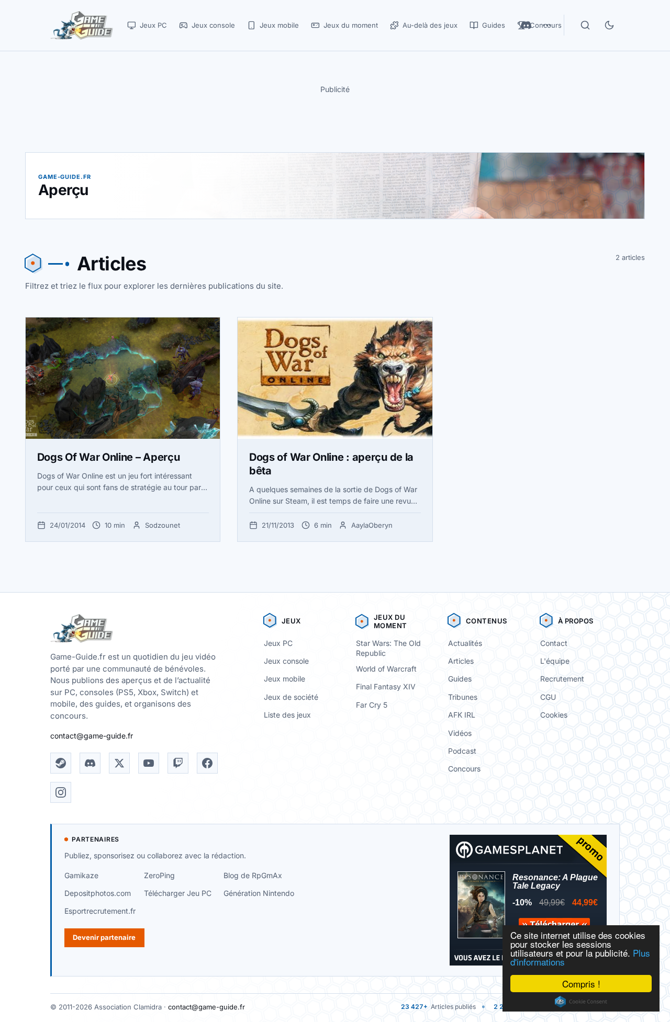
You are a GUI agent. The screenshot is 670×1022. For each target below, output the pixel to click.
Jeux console (286, 660)
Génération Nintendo (259, 893)
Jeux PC (278, 643)
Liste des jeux (287, 714)
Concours (464, 768)
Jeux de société (291, 696)
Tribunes (462, 696)
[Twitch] (178, 763)
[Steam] (60, 763)
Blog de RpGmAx (253, 875)
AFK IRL (461, 714)
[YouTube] (148, 763)
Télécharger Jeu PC (177, 893)
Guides (460, 678)
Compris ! (581, 983)
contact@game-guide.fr (91, 735)
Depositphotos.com (97, 893)
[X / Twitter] (119, 763)
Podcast (462, 750)
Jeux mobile (284, 678)
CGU (548, 696)
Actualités (465, 643)
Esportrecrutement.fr (100, 910)
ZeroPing (159, 875)
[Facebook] (207, 763)
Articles (461, 660)
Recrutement (562, 678)
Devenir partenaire (104, 937)
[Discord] (90, 763)
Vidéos (460, 733)
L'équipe (555, 660)
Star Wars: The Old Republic (388, 648)
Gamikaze (81, 875)
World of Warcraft (386, 668)
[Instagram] (60, 792)
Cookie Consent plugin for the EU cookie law (581, 1001)
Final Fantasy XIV (386, 686)
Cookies (553, 714)
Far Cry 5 (371, 704)
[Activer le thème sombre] (609, 25)
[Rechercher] (585, 25)
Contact (553, 643)
